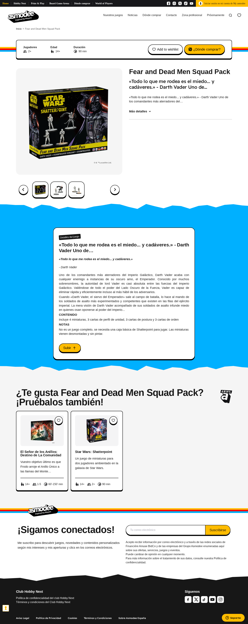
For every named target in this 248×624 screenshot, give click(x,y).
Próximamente (215, 15)
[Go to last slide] (23, 189)
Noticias (132, 15)
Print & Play (37, 3)
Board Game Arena (59, 3)
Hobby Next (20, 3)
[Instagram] (174, 3)
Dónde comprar (82, 3)
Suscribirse (218, 530)
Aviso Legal (22, 618)
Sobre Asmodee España (132, 618)
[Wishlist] (239, 15)
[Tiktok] (186, 3)
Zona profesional (192, 15)
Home (6, 3)
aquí (221, 546)
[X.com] (180, 3)
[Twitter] (196, 599)
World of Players (104, 3)
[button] (40, 190)
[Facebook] (168, 3)
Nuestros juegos (113, 15)
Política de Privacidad (48, 618)
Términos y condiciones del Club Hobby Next (43, 602)
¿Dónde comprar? (207, 49)
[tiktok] (204, 599)
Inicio (19, 28)
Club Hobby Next (29, 591)
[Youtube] (191, 3)
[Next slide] (115, 189)
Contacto (171, 15)
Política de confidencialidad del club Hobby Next (45, 598)
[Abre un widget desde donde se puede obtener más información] (233, 618)
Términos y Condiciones (98, 618)
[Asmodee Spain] (23, 15)
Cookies (72, 618)
